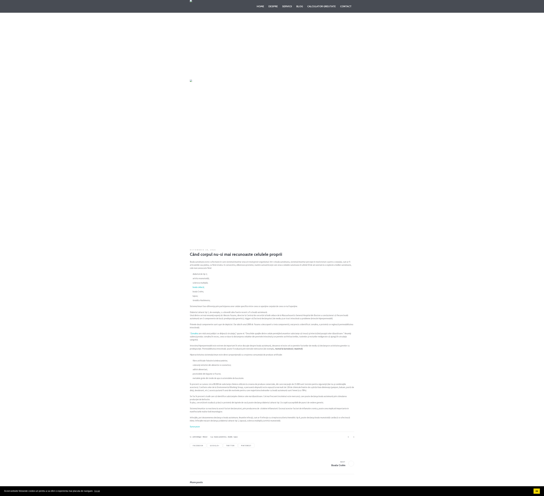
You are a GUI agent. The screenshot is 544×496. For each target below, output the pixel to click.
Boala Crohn (338, 465)
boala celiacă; (198, 287)
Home (229, 68)
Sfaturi (241, 68)
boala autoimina (220, 437)
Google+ (214, 445)
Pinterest (246, 445)
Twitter (230, 445)
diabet (230, 437)
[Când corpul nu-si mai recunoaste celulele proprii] (272, 161)
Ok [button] (537, 491)
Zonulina (194, 333)
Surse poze (195, 426)
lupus (236, 437)
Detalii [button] (97, 491)
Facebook (198, 445)
